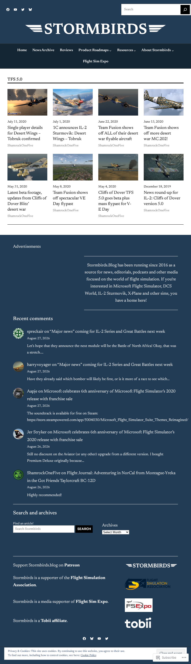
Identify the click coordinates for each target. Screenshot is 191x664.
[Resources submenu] (135, 50)
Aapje (32, 391)
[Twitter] (23, 9)
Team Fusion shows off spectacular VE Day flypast (70, 198)
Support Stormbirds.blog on (46, 565)
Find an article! (23, 523)
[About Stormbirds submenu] (173, 50)
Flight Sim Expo (92, 602)
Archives (110, 525)
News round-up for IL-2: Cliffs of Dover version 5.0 (162, 198)
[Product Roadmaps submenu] (110, 50)
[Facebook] (8, 9)
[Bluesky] (30, 9)
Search (84, 529)
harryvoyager (39, 365)
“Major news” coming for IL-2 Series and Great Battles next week (107, 332)
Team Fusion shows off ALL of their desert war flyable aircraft (118, 133)
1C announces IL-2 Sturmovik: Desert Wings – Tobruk (70, 133)
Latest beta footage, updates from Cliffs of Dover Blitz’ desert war (27, 201)
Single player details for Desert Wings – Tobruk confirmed (25, 133)
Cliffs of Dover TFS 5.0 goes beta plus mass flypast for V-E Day (115, 201)
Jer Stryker (37, 432)
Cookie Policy (88, 655)
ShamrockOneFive (20, 145)
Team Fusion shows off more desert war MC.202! (161, 133)
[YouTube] (15, 9)
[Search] (185, 9)
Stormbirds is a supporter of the (42, 578)
